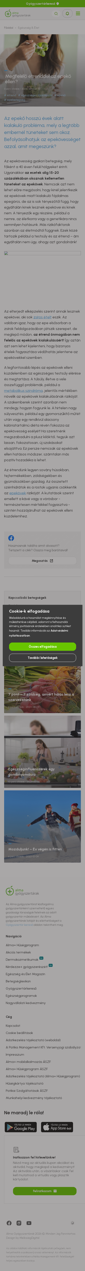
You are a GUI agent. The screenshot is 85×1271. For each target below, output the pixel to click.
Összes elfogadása (43, 647)
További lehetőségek (43, 658)
